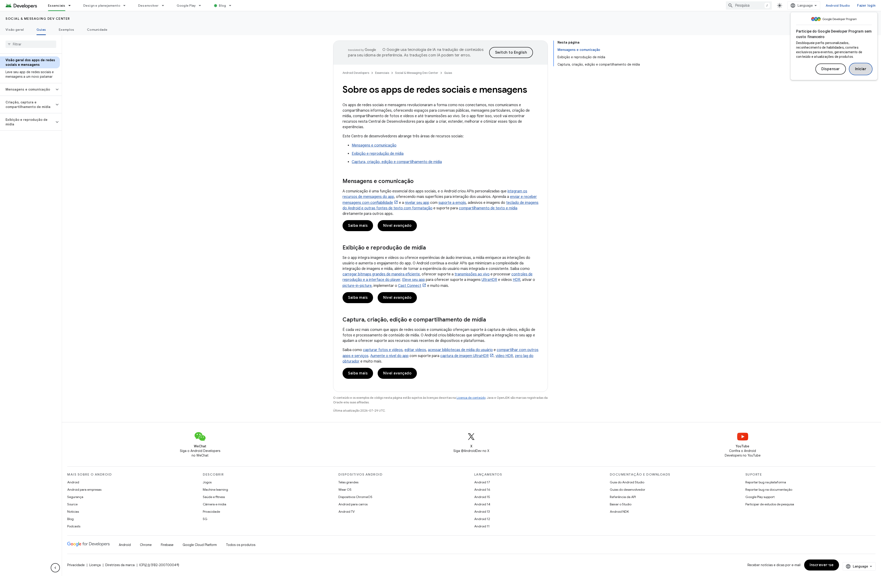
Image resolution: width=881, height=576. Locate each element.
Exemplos (66, 30)
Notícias (73, 512)
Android (73, 482)
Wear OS (344, 489)
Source (72, 504)
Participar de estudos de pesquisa (769, 504)
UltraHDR (489, 279)
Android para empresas (84, 489)
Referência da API (623, 497)
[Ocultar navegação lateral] (55, 567)
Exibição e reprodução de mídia (378, 153)
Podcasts (73, 526)
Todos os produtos (240, 545)
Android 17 (482, 482)
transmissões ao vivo (472, 274)
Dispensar (830, 69)
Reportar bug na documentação (768, 489)
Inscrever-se (822, 565)
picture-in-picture (357, 285)
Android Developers (356, 73)
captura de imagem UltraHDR (464, 356)
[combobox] (749, 5)
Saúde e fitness (214, 497)
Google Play (186, 5)
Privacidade (211, 512)
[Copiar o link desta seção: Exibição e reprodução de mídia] (430, 248)
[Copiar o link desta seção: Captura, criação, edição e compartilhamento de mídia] (490, 320)
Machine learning (215, 489)
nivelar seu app (417, 202)
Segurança (75, 497)
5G (205, 519)
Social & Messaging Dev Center (38, 19)
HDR (516, 279)
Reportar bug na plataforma (765, 482)
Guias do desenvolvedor (627, 489)
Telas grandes (348, 482)
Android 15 (482, 497)
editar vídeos (415, 350)
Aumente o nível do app (389, 356)
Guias (41, 30)
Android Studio (838, 5)
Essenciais (56, 5)
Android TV (346, 512)
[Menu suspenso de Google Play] (202, 5)
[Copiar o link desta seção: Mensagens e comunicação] (418, 181)
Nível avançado (397, 225)
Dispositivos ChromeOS (355, 497)
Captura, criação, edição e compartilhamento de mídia (397, 162)
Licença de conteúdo (471, 398)
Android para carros (353, 504)
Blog (222, 5)
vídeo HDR (504, 356)
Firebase (167, 545)
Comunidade (97, 30)
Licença (95, 565)
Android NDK (619, 512)
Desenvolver (148, 5)
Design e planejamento (101, 5)
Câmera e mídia (214, 504)
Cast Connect (409, 285)
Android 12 (482, 519)
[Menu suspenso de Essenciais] (71, 5)
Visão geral (15, 30)
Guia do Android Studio (627, 482)
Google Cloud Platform (200, 545)
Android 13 (482, 512)
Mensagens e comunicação (374, 145)
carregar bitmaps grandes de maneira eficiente (381, 274)
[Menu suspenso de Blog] (232, 5)
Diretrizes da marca (120, 565)
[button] (27, 89)
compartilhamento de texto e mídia (488, 208)
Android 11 (482, 526)
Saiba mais (358, 225)
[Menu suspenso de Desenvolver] (165, 5)
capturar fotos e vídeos (383, 350)
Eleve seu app (413, 279)
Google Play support (760, 497)
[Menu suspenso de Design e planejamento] (126, 5)
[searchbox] (31, 44)
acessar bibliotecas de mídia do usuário (460, 350)
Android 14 (482, 504)
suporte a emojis (452, 202)
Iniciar (861, 69)
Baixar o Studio (620, 504)
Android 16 (482, 489)
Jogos (207, 482)
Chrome (146, 545)
